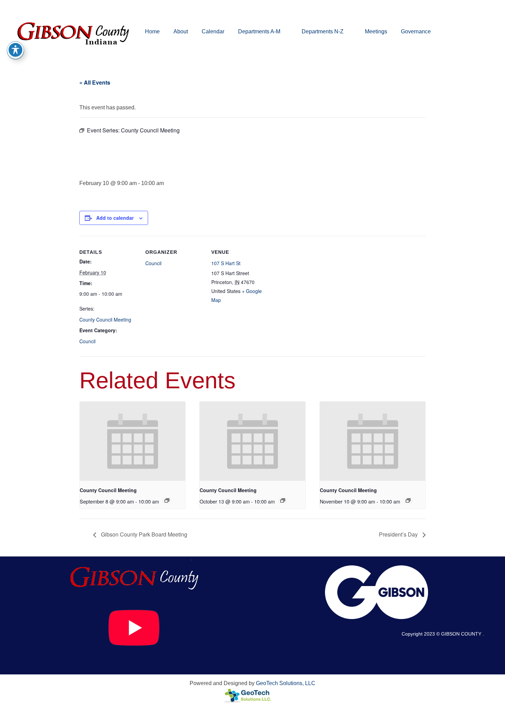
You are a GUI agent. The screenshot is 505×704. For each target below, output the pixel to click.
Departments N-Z (323, 31)
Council (87, 341)
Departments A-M (259, 31)
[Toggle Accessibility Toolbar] (15, 50)
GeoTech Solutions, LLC (285, 683)
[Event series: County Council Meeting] (167, 500)
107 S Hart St (225, 263)
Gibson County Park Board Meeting (143, 534)
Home (152, 31)
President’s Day (399, 534)
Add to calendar (115, 217)
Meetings (376, 31)
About (180, 31)
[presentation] (132, 441)
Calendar (213, 31)
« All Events (94, 82)
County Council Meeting (105, 319)
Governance (416, 31)
